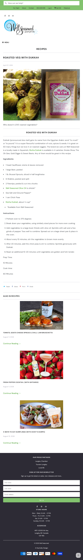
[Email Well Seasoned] (12, 15)
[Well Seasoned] (41, 28)
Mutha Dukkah (35, 150)
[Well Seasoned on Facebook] (5, 15)
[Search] (6, 3)
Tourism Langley (41, 464)
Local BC (41, 468)
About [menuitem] (24, 8)
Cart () (58, 8)
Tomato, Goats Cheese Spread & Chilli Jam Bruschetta (28, 333)
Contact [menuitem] (31, 8)
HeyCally (40, 548)
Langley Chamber (41, 461)
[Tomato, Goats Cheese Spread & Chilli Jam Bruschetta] (41, 315)
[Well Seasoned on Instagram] (9, 15)
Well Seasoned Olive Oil (16, 188)
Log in (50, 8)
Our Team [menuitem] (16, 8)
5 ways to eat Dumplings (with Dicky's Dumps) (24, 432)
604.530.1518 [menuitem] (41, 8)
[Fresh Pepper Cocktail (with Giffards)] (41, 365)
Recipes (41, 49)
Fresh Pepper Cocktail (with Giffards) (21, 382)
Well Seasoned (44, 543)
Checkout (67, 8)
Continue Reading (11, 343)
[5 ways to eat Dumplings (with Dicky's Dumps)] (41, 414)
